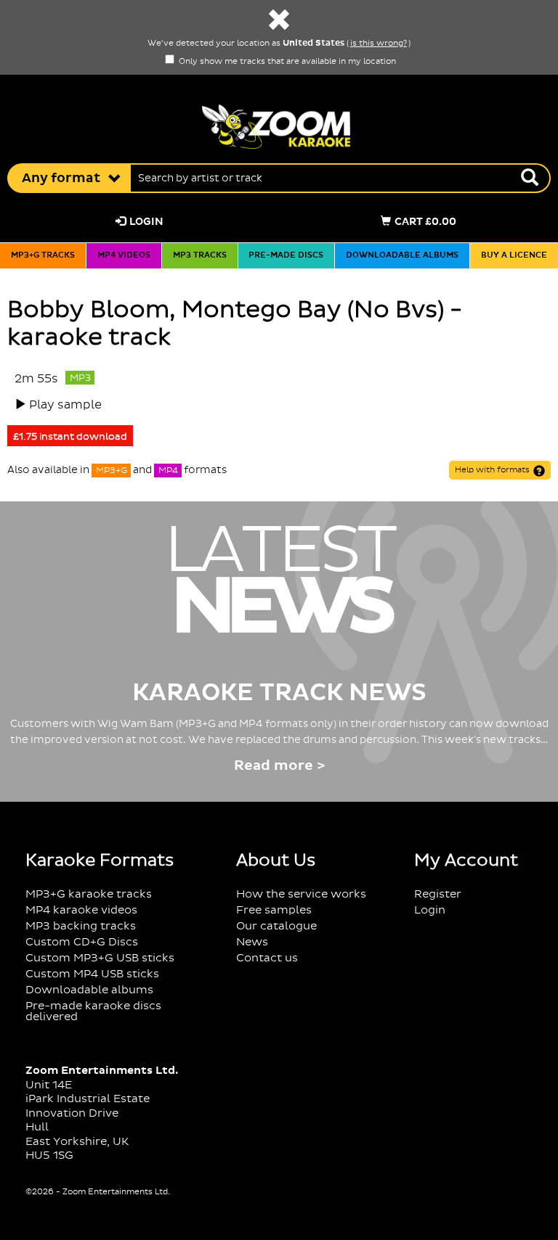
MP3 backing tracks (80, 926)
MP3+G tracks (43, 255)
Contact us (267, 958)
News (252, 942)
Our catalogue (276, 926)
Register (437, 894)
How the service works (301, 894)
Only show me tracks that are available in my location (286, 62)
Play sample (65, 405)
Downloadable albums (402, 255)
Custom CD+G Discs (81, 942)
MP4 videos (123, 255)
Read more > (279, 766)
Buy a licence (514, 255)
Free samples (274, 910)
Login (146, 221)
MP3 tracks (200, 255)
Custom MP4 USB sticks (92, 974)
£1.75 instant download (70, 437)
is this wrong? (378, 43)
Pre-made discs (285, 255)
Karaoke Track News (279, 692)
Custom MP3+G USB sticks (99, 958)
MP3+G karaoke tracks (88, 894)
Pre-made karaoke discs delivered (93, 1011)
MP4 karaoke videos (81, 910)
